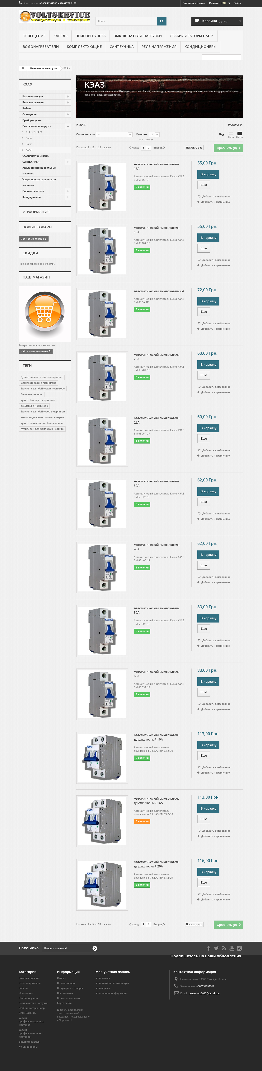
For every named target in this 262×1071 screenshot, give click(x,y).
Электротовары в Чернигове (38, 382)
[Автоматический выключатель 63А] (102, 694)
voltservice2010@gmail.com (204, 993)
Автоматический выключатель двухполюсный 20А (157, 864)
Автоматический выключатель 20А (157, 357)
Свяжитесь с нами (194, 3)
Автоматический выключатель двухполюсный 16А (157, 801)
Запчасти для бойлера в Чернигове (43, 388)
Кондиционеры (200, 46)
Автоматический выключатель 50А (157, 610)
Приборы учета (90, 36)
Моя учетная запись (113, 972)
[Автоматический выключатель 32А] (102, 504)
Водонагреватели (41, 46)
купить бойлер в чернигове (38, 400)
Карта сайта (64, 1003)
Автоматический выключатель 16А (157, 166)
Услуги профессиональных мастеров (39, 170)
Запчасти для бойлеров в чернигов (43, 411)
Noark (28, 138)
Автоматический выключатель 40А (157, 547)
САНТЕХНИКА (122, 46)
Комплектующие (84, 46)
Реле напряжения (159, 46)
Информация (36, 211)
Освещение (34, 36)
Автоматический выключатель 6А (159, 291)
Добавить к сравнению (215, 201)
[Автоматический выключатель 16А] (102, 187)
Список (239, 137)
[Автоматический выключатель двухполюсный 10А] (102, 758)
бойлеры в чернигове (34, 405)
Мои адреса (103, 988)
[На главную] (22, 68)
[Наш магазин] (45, 314)
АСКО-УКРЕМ (33, 132)
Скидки (30, 253)
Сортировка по (85, 134)
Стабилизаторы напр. (191, 36)
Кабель (61, 36)
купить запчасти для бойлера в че (42, 423)
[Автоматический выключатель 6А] (102, 314)
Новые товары (37, 227)
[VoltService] (54, 16)
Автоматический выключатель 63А (157, 674)
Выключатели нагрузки (138, 36)
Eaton (28, 144)
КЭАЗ (28, 150)
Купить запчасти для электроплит (42, 377)
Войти (237, 3)
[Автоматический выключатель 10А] (102, 250)
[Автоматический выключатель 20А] (102, 377)
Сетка (231, 137)
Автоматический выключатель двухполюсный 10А (157, 737)
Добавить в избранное (216, 196)
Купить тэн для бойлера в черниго (42, 428)
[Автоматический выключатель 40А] (102, 567)
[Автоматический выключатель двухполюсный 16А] (102, 821)
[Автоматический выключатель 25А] (102, 441)
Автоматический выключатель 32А (157, 483)
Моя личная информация (111, 993)
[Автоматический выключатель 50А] (102, 631)
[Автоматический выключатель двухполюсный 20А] (102, 885)
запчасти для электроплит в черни (42, 417)
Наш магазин (36, 277)
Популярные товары (70, 988)
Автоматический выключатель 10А (157, 230)
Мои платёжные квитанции (112, 983)
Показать (141, 134)
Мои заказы (103, 978)
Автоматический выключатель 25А (157, 420)
